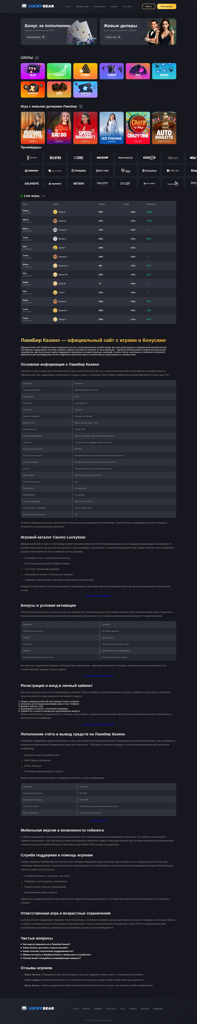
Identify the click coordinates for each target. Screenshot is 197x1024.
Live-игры (127, 6)
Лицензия (145, 1009)
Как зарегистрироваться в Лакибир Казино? (46, 944)
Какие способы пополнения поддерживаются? (48, 951)
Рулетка (86, 1009)
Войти (149, 6)
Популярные (99, 6)
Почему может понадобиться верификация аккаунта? (52, 958)
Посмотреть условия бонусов (98, 676)
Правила (133, 1009)
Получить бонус (34, 37)
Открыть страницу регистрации (98, 724)
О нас (122, 1009)
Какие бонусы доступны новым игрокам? (45, 948)
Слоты (68, 6)
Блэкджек (98, 1009)
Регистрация (167, 6)
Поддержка (158, 1009)
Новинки (114, 6)
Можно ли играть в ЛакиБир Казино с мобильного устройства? (57, 955)
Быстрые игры (82, 6)
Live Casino (111, 1009)
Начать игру (111, 37)
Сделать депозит (98, 820)
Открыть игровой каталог (98, 595)
